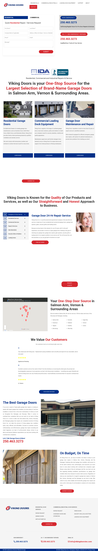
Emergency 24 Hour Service (15, 214)
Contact (33, 7)
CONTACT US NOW (67, 491)
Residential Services (13, 218)
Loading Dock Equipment (67, 3)
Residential (34, 3)
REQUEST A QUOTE (69, 284)
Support (80, 3)
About (88, 3)
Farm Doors (77, 511)
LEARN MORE (17, 155)
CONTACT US (31, 181)
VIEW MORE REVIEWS (49, 391)
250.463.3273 (68, 22)
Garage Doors (40, 516)
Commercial (34, 17)
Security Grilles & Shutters (14, 234)
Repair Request (40, 513)
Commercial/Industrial (48, 3)
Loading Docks (12, 237)
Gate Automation (12, 230)
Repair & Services (12, 226)
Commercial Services (13, 222)
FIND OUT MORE (40, 242)
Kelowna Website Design (19, 549)
